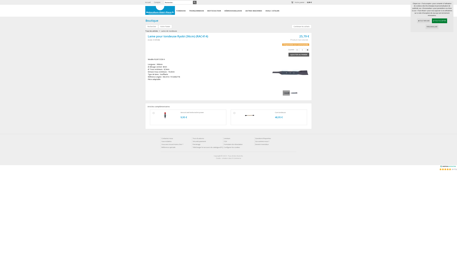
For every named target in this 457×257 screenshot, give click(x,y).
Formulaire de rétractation (233, 144)
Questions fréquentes (263, 138)
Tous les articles (151, 31)
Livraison (227, 138)
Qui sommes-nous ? (262, 141)
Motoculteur (214, 11)
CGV (225, 141)
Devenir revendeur (262, 144)
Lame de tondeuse (169, 31)
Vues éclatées (166, 141)
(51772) (454, 169)
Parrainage (196, 144)
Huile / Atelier (272, 11)
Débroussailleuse (233, 11)
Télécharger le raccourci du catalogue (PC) (208, 147)
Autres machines (253, 11)
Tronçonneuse (196, 11)
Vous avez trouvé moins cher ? (172, 144)
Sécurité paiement (199, 141)
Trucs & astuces (198, 138)
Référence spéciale (168, 147)
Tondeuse (181, 11)
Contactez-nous (167, 138)
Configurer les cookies (232, 147)
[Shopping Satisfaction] (448, 167)
